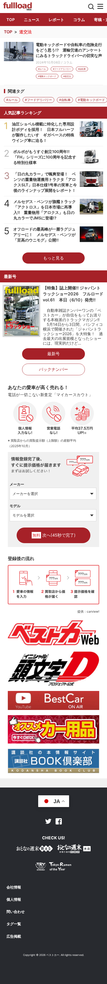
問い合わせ (15, 911)
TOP (10, 19)
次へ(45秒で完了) (54, 535)
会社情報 (13, 887)
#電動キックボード (47, 76)
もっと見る (53, 258)
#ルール (42, 69)
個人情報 (13, 899)
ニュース (31, 19)
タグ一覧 (13, 924)
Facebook (59, 821)
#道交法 (67, 76)
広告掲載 (13, 936)
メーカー (17, 484)
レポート (56, 19)
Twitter (48, 821)
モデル (15, 506)
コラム (79, 19)
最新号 (53, 353)
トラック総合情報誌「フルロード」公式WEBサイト (18, 6)
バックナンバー (53, 369)
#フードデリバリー (62, 69)
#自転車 (82, 69)
